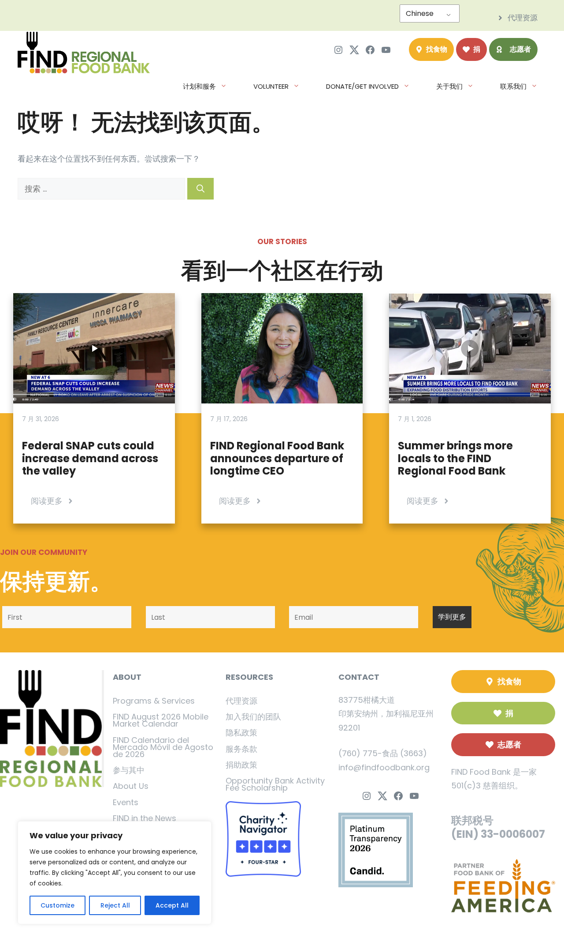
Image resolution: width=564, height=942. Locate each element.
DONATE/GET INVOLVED (362, 86)
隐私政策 (241, 732)
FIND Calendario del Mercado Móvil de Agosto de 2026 (163, 747)
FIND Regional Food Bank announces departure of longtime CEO (277, 458)
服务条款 (241, 748)
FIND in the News (144, 818)
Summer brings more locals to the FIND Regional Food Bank (455, 458)
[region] (115, 872)
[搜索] (200, 189)
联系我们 (513, 86)
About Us (130, 785)
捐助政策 (241, 764)
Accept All (172, 905)
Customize (57, 905)
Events (125, 802)
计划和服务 (199, 86)
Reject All (115, 905)
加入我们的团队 (253, 716)
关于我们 (449, 86)
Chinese (420, 13)
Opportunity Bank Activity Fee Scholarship (275, 784)
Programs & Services (154, 700)
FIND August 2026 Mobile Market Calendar (160, 720)
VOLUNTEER (271, 86)
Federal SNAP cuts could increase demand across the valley (90, 458)
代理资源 (241, 700)
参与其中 (129, 770)
